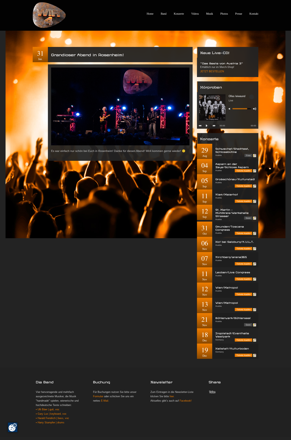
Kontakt (253, 13)
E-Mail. (105, 400)
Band (163, 13)
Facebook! (186, 400)
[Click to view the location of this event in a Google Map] (254, 155)
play (207, 126)
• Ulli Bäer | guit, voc (47, 409)
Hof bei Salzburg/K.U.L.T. (234, 241)
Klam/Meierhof (226, 194)
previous (200, 126)
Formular (98, 396)
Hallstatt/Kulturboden (232, 348)
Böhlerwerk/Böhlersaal (233, 317)
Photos (224, 13)
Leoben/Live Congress (232, 272)
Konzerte (179, 13)
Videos (195, 13)
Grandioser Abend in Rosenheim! (87, 54)
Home (150, 13)
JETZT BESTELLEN (212, 71)
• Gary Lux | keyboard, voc (51, 413)
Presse (238, 13)
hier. (172, 396)
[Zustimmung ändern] (12, 427)
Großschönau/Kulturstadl (235, 179)
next (214, 126)
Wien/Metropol (226, 287)
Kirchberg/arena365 (231, 256)
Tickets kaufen (243, 171)
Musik (209, 13)
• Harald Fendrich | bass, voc (52, 418)
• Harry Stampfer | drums (50, 422)
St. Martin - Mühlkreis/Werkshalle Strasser (232, 212)
